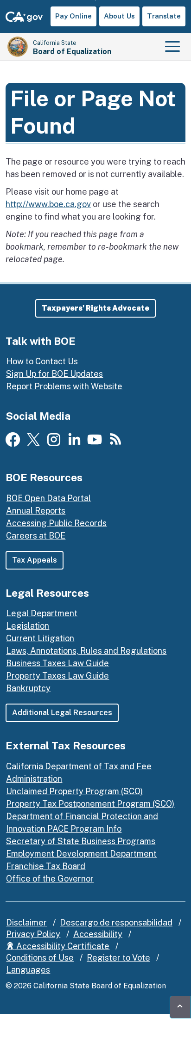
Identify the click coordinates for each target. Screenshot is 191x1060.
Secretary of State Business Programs (80, 841)
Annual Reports (35, 510)
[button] (95, 308)
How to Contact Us (42, 361)
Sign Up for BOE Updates (54, 374)
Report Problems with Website (64, 386)
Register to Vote (118, 957)
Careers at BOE (35, 535)
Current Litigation (40, 638)
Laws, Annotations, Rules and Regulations (86, 651)
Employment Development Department (81, 853)
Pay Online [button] (73, 16)
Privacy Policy (33, 934)
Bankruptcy (28, 688)
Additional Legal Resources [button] (62, 712)
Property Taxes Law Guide (57, 675)
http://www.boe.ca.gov (48, 204)
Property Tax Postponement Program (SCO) (90, 804)
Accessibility (97, 934)
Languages (28, 969)
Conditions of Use (40, 957)
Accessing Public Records (56, 523)
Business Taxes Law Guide (57, 663)
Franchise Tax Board (45, 866)
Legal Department (41, 613)
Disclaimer (26, 922)
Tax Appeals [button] (34, 560)
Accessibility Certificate (61, 946)
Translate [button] (164, 16)
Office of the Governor (50, 878)
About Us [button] (119, 16)
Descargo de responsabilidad (116, 922)
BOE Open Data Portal (48, 498)
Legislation (27, 626)
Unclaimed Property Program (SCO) (74, 791)
